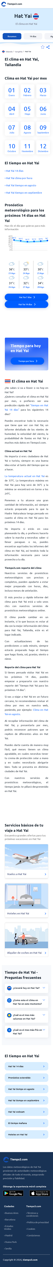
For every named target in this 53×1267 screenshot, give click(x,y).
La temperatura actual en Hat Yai (25, 475)
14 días (33, 36)
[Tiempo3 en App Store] (39, 1193)
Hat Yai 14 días (15, 1066)
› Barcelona (9, 1219)
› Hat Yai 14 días (14, 170)
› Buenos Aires (11, 1213)
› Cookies (30, 1228)
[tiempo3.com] (13, 4)
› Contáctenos (33, 1235)
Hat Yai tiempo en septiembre (23, 1100)
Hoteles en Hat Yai (17, 1134)
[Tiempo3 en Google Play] (13, 1193)
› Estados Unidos (8, 1227)
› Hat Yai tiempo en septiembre (23, 192)
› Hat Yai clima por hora (18, 177)
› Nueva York (10, 1241)
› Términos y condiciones (32, 1214)
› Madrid (8, 1235)
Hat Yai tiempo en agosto (21, 1089)
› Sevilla (8, 1248)
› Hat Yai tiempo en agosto (20, 185)
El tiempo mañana (17, 1123)
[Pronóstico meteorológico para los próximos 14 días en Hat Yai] (26, 246)
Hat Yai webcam (16, 1111)
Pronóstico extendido (19, 1077)
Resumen (12, 36)
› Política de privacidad (37, 1222)
